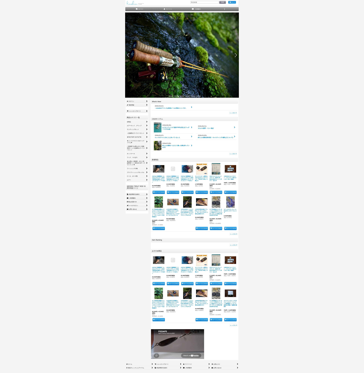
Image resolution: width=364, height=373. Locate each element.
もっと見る (232, 113)
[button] (224, 9)
